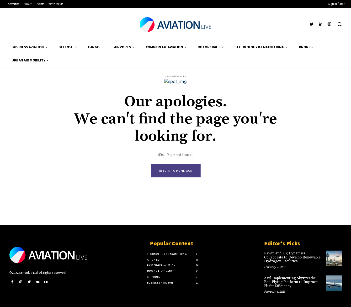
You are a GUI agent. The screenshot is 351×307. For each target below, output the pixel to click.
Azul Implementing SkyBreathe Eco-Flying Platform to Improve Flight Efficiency (291, 282)
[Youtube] (46, 282)
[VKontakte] (38, 282)
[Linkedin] (320, 24)
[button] (339, 24)
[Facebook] (12, 282)
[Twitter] (311, 24)
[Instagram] (329, 24)
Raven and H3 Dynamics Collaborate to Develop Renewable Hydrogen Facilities (292, 257)
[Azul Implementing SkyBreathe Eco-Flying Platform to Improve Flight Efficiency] (334, 283)
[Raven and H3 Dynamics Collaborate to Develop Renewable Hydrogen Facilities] (334, 258)
